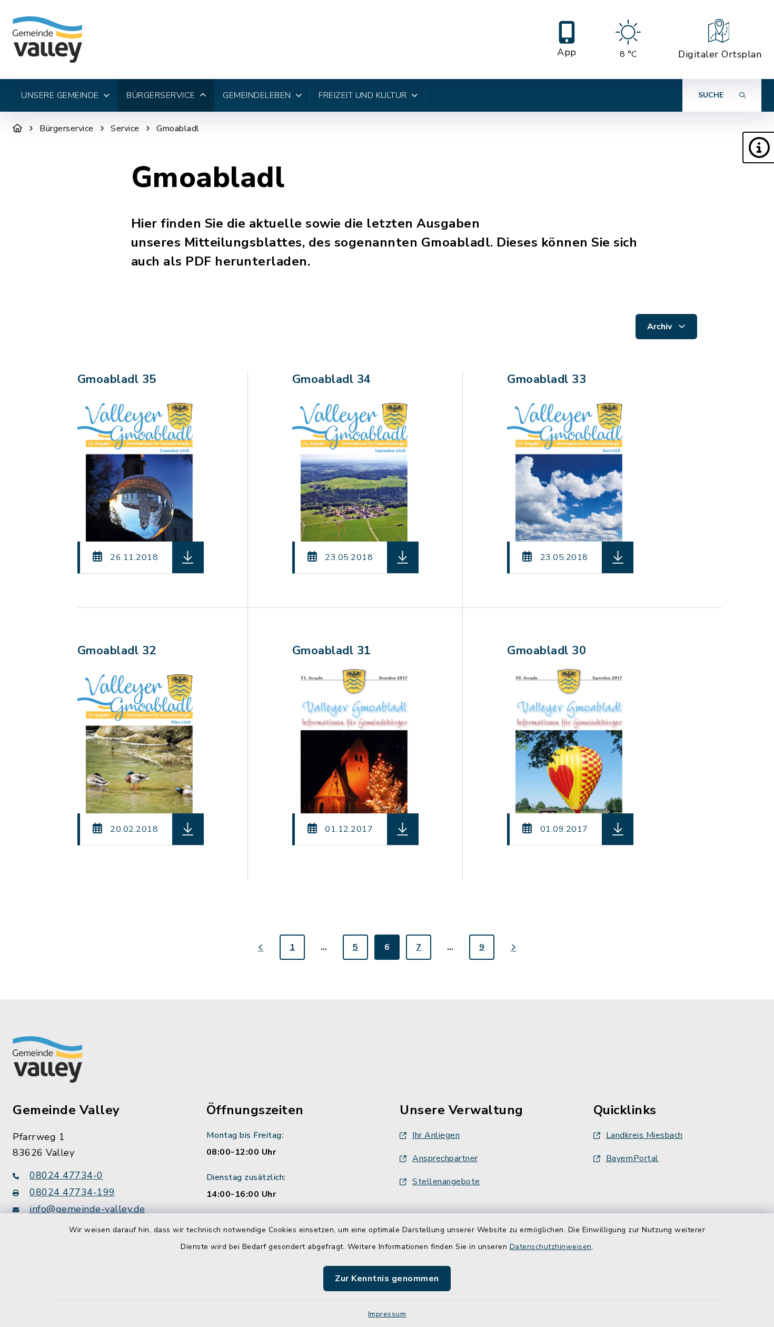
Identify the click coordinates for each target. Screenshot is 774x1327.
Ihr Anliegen (436, 1135)
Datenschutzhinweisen (551, 1247)
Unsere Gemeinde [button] (60, 95)
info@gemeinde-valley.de (87, 1209)
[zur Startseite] (47, 39)
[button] (758, 147)
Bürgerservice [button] (160, 95)
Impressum (387, 1314)
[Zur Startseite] (18, 128)
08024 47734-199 (72, 1192)
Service (125, 128)
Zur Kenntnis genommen (387, 1278)
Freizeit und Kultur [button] (363, 95)
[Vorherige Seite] (260, 947)
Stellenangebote (446, 1181)
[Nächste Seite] (513, 947)
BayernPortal (632, 1158)
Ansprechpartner (445, 1158)
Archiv (660, 326)
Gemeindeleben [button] (257, 95)
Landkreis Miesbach (644, 1135)
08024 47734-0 (66, 1175)
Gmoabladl (178, 128)
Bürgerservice (66, 128)
